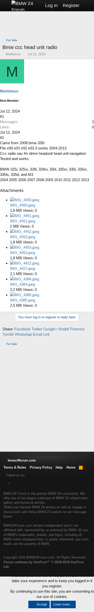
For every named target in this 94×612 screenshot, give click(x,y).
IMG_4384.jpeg (22, 284)
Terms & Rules (15, 467)
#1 (2, 116)
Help (59, 467)
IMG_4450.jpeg (22, 205)
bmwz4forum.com (21, 460)
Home (70, 467)
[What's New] (86, 6)
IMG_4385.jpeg (22, 300)
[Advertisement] (48, 25)
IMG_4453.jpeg (22, 252)
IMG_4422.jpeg (22, 268)
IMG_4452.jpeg (22, 237)
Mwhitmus (13, 54)
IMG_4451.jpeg (22, 221)
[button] (5, 6)
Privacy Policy (41, 467)
